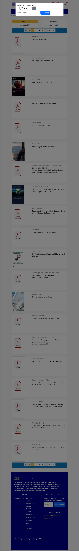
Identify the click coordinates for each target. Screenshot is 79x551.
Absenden (45, 13)
